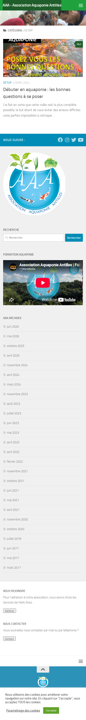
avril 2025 (13, 355)
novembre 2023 (17, 394)
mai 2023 (13, 433)
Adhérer (9, 610)
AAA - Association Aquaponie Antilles (32, 5)
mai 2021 (13, 500)
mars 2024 (14, 384)
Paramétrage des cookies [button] (23, 710)
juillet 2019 (14, 539)
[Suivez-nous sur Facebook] (60, 139)
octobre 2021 (15, 481)
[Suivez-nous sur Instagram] (67, 139)
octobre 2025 (15, 346)
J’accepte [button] (51, 710)
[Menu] (81, 5)
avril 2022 (13, 452)
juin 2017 (13, 548)
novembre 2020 (17, 519)
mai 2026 (13, 336)
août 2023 (13, 404)
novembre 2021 (17, 471)
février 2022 (15, 461)
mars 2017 (14, 568)
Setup (7, 82)
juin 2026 (13, 326)
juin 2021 (13, 490)
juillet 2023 (14, 413)
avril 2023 (13, 442)
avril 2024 (13, 375)
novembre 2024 (17, 365)
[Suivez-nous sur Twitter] (73, 139)
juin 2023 (13, 423)
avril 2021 (13, 510)
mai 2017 (13, 558)
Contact (9, 638)
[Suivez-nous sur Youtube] (80, 139)
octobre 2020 (15, 529)
